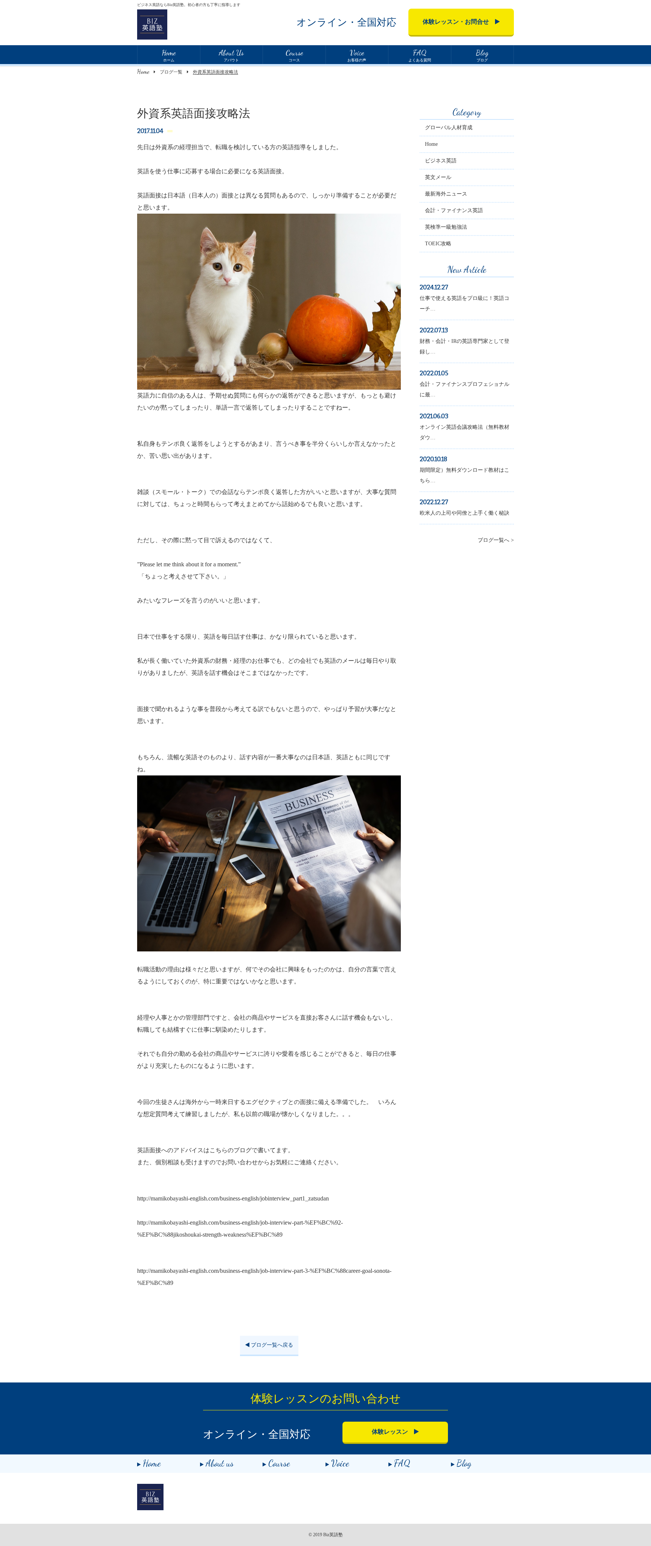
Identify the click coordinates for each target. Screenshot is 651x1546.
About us (220, 1463)
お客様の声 (356, 55)
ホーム (169, 55)
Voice (340, 1463)
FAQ (402, 1463)
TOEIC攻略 (438, 243)
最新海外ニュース (446, 194)
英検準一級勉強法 (446, 227)
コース (294, 55)
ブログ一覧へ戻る (271, 1345)
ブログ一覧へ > (496, 540)
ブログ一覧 (171, 72)
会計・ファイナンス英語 (454, 210)
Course (279, 1463)
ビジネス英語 (441, 161)
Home (143, 71)
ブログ (482, 55)
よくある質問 (419, 55)
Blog (464, 1463)
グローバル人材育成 (448, 127)
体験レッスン (393, 1431)
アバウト (231, 55)
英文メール (438, 177)
